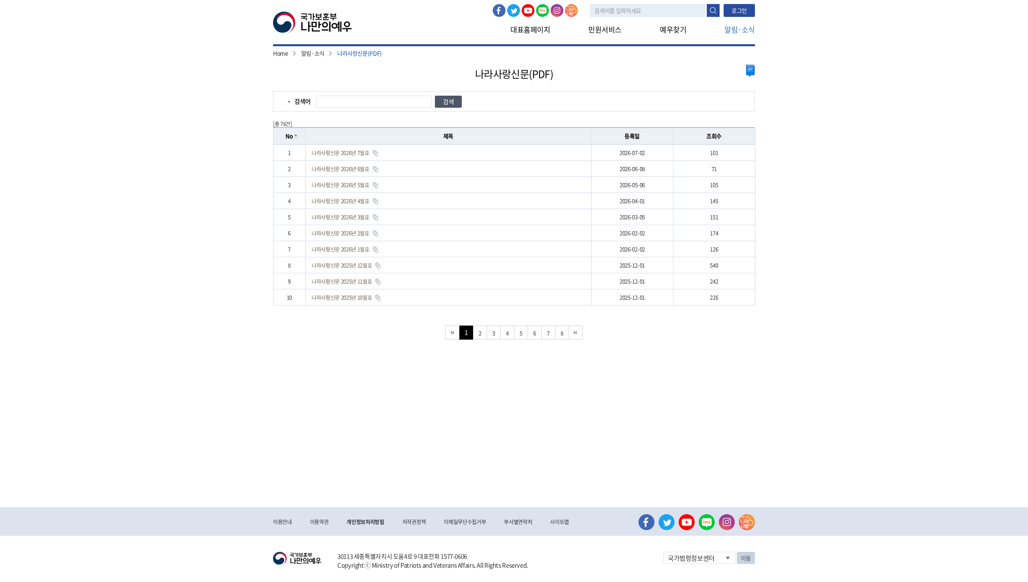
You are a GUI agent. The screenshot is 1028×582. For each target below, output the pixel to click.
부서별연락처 (518, 521)
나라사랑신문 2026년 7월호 (340, 152)
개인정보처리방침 (365, 521)
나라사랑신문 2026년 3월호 (340, 217)
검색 (713, 10)
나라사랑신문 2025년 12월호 (342, 265)
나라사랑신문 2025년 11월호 (342, 281)
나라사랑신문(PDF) (359, 53)
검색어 (302, 101)
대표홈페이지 (530, 29)
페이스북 (499, 10)
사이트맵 (559, 521)
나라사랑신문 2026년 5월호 (340, 185)
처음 (452, 333)
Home (280, 53)
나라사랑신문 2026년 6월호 (340, 168)
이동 (746, 558)
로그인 (739, 10)
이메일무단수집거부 (465, 521)
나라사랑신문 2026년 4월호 (340, 201)
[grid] (514, 224)
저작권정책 (414, 521)
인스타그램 (557, 10)
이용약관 (319, 521)
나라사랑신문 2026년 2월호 (340, 233)
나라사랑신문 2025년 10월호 (342, 297)
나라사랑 (571, 10)
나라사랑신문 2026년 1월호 (340, 249)
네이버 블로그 (542, 10)
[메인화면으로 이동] (312, 21)
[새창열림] (750, 70)
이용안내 (282, 521)
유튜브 (528, 10)
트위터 (513, 10)
